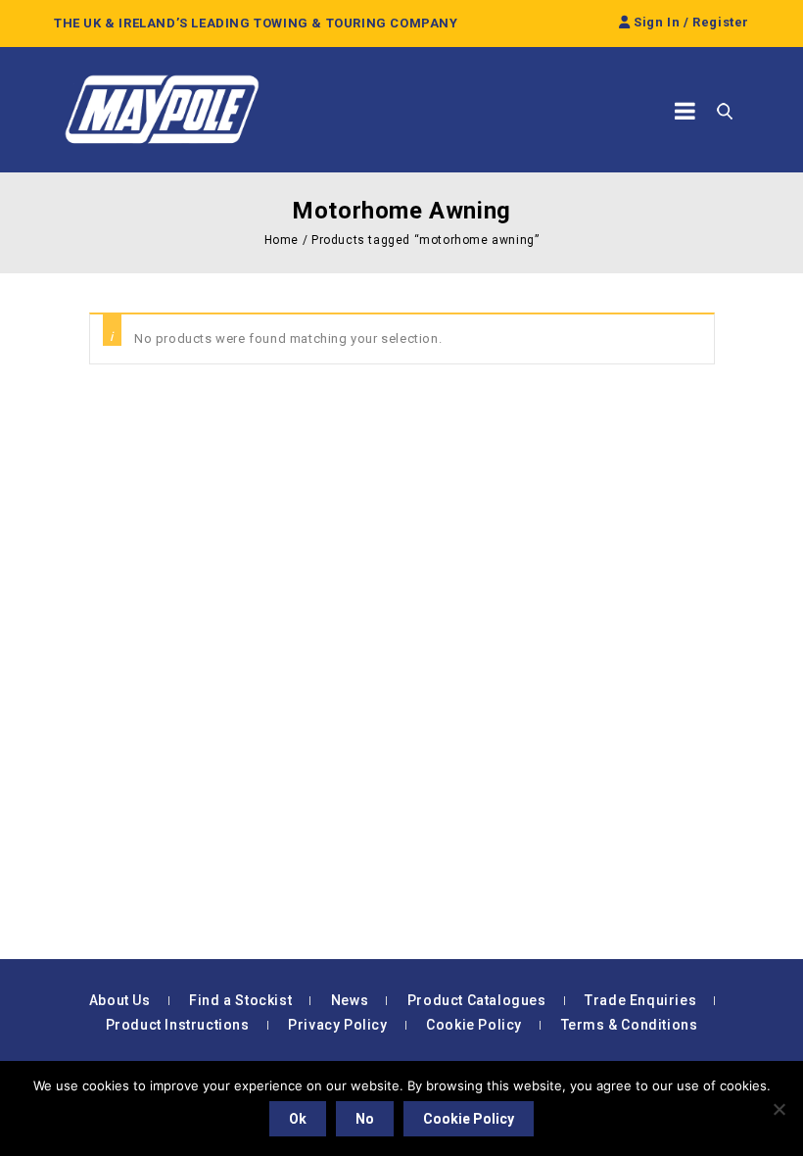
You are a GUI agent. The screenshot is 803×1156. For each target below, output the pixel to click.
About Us (120, 1000)
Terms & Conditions (629, 1025)
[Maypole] (162, 109)
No (364, 1119)
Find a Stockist (240, 1000)
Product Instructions (178, 1025)
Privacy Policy (337, 1025)
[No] (778, 1109)
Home (281, 240)
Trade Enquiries (640, 1000)
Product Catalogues (476, 1000)
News (349, 1000)
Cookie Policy (474, 1025)
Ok (298, 1119)
